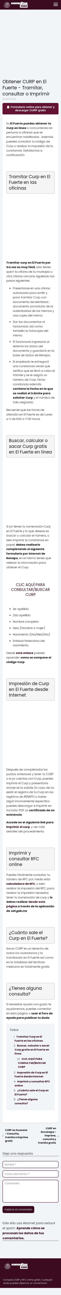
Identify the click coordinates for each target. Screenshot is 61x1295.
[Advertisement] (30, 44)
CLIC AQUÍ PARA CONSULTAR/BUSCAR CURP (32, 1063)
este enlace (24, 653)
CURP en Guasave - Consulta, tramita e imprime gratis (16, 1135)
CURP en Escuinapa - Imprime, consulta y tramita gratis (47, 1135)
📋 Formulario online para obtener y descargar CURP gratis (30, 108)
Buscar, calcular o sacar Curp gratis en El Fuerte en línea (32, 1049)
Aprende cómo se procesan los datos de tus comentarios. (24, 1233)
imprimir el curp (18, 827)
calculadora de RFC (20, 884)
